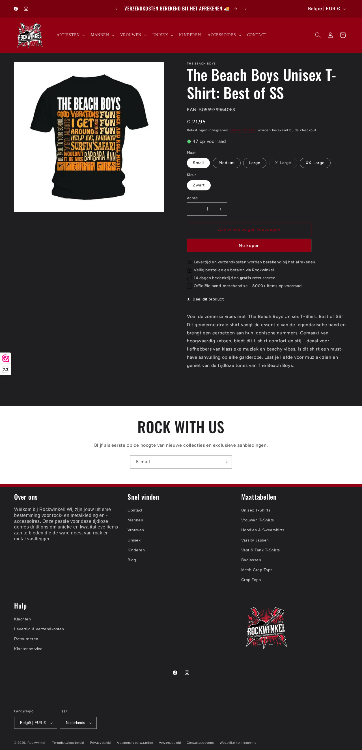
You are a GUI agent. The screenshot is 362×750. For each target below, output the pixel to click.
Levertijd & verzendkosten (39, 629)
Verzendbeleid (170, 742)
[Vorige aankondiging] (116, 8)
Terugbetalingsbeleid (68, 742)
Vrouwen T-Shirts (257, 520)
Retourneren (26, 639)
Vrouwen (136, 530)
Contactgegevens (200, 742)
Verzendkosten (243, 130)
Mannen (135, 520)
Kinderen (136, 549)
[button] (70, 35)
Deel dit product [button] (208, 299)
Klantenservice (28, 648)
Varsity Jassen (255, 540)
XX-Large (315, 162)
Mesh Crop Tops (257, 570)
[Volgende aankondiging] (246, 8)
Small (198, 162)
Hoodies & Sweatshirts (263, 530)
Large (254, 162)
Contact (135, 510)
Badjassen (251, 560)
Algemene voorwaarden (135, 742)
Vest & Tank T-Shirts (260, 549)
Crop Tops (251, 579)
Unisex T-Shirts (256, 510)
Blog (132, 560)
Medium (227, 162)
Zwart (199, 185)
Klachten (22, 619)
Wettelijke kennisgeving (238, 742)
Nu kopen (249, 245)
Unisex (134, 540)
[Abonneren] (225, 462)
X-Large (286, 164)
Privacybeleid (100, 742)
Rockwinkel (36, 742)
